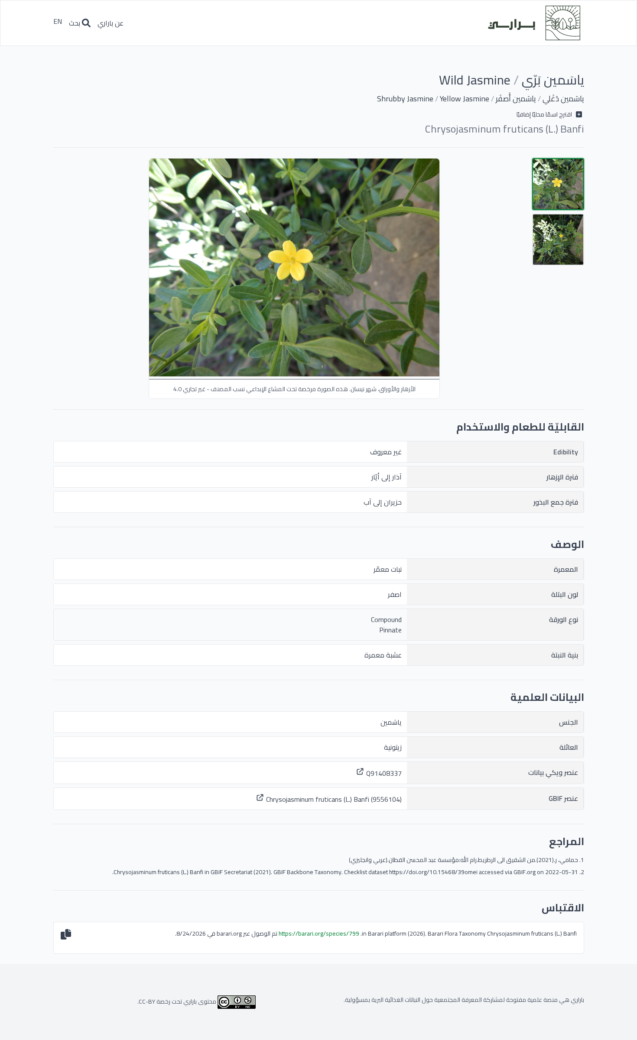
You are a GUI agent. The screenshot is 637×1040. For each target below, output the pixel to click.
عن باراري (111, 23)
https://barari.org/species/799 (319, 933)
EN (57, 23)
